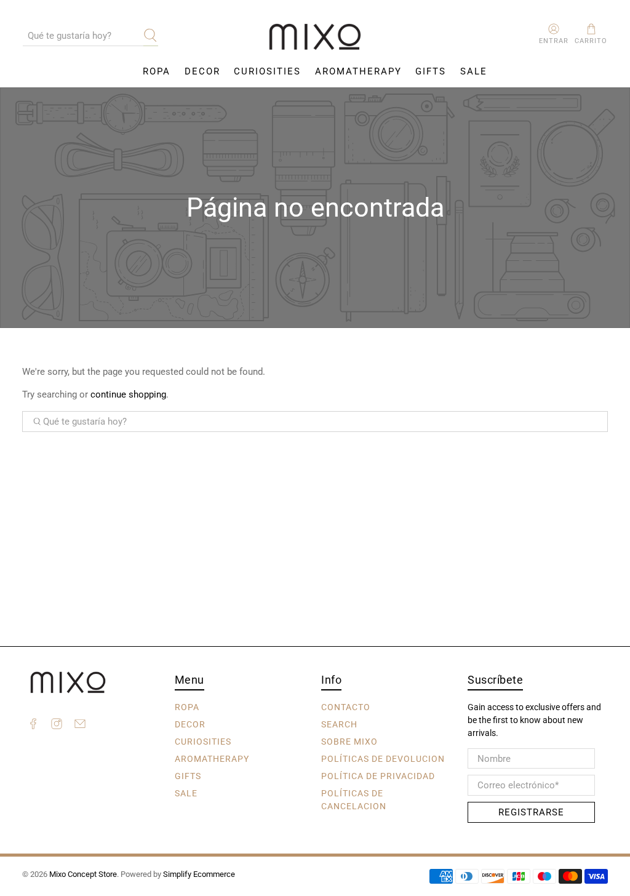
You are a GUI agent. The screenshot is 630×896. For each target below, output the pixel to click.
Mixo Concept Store (83, 874)
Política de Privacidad (378, 776)
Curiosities (267, 71)
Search (339, 724)
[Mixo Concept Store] (315, 37)
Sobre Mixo (349, 741)
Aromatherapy (358, 71)
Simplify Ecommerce (199, 874)
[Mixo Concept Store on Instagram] (56, 725)
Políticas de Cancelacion (353, 799)
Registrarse (531, 812)
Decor (202, 71)
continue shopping (128, 394)
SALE (473, 71)
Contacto (345, 707)
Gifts (430, 71)
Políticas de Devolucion (383, 759)
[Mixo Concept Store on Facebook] (33, 725)
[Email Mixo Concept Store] (80, 725)
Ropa (156, 71)
